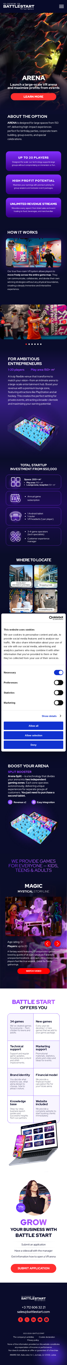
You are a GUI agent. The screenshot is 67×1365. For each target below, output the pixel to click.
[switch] (58, 682)
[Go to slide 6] (40, 344)
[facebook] (20, 1321)
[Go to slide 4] (35, 344)
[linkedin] (33, 1321)
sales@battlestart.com (33, 1312)
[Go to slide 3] (32, 344)
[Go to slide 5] (38, 344)
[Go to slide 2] (29, 344)
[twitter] (27, 1321)
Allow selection (33, 735)
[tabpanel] (33, 935)
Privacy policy (33, 1340)
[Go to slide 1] (26, 344)
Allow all (33, 725)
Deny (33, 744)
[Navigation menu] (61, 6)
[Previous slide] (3, 322)
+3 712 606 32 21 (33, 1307)
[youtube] (40, 1321)
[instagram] (46, 1321)
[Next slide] (64, 322)
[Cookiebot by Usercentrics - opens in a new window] (49, 618)
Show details (49, 716)
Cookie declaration (47, 1337)
